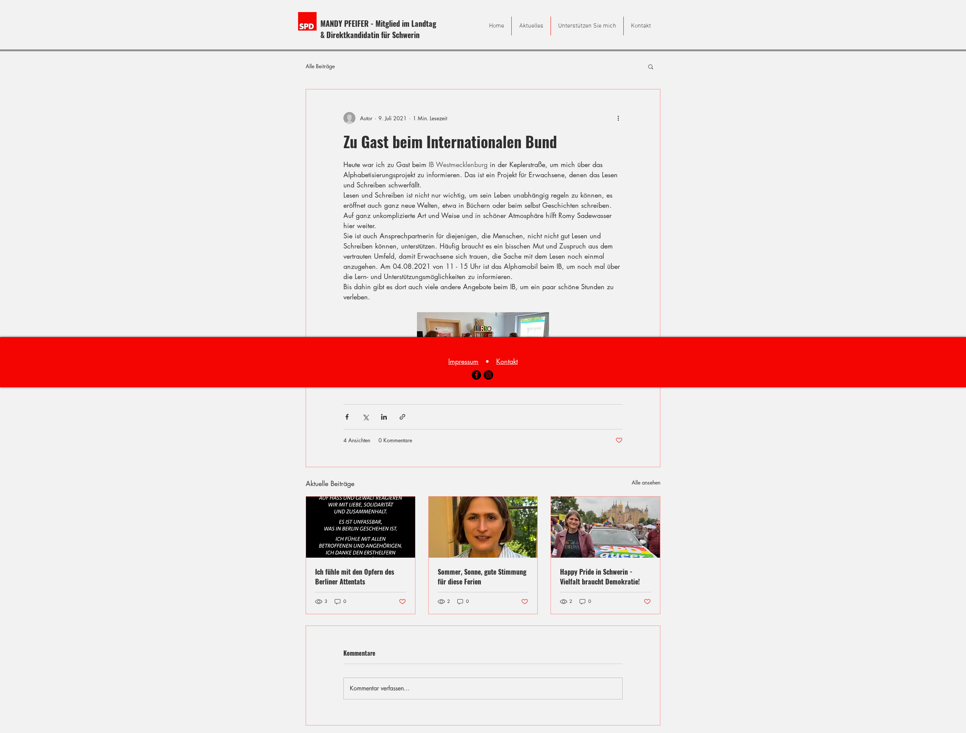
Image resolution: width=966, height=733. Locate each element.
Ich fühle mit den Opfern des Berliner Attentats (354, 576)
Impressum (463, 361)
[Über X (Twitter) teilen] (365, 416)
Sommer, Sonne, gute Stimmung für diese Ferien (482, 576)
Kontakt (507, 361)
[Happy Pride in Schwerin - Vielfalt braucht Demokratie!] (605, 527)
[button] (650, 66)
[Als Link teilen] (402, 416)
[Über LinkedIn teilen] (384, 416)
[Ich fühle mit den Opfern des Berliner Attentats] (360, 527)
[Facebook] (476, 375)
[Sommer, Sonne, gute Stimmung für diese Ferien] (483, 527)
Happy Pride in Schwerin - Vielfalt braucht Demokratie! (600, 576)
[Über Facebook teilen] (347, 416)
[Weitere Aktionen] (618, 118)
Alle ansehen (646, 482)
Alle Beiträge (320, 66)
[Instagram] (488, 375)
